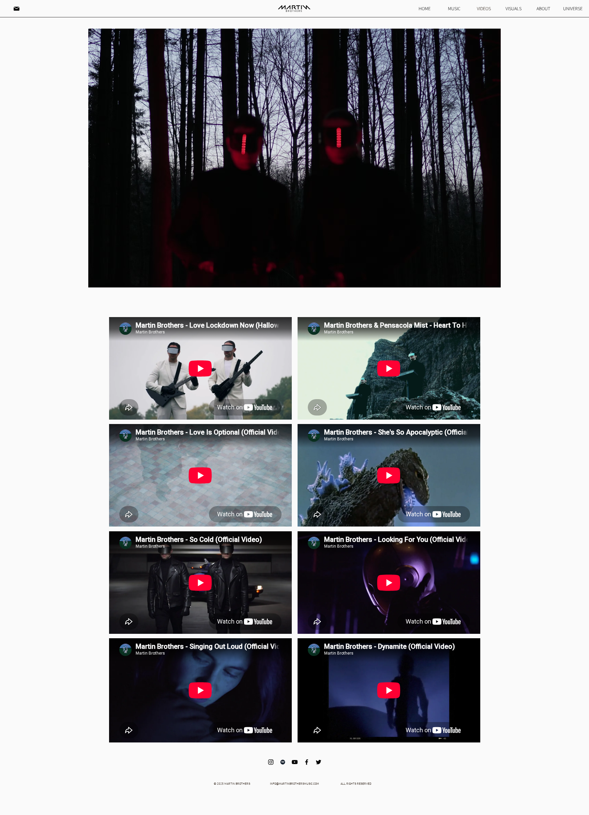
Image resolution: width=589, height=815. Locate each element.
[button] (16, 8)
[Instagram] (270, 762)
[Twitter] (318, 762)
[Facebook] (306, 762)
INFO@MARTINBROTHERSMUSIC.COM (294, 784)
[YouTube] (294, 762)
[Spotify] (282, 762)
